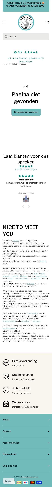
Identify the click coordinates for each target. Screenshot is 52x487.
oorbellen (25, 321)
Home (5, 64)
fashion (15, 241)
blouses (24, 276)
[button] (24, 206)
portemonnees (22, 278)
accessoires (41, 276)
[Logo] (26, 22)
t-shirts (15, 276)
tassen (11, 278)
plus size (30, 283)
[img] (26, 166)
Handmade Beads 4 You (29, 477)
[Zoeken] (5, 36)
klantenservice (9, 328)
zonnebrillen (35, 278)
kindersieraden (9, 321)
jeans (36, 273)
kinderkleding (32, 313)
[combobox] (26, 36)
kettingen (37, 321)
